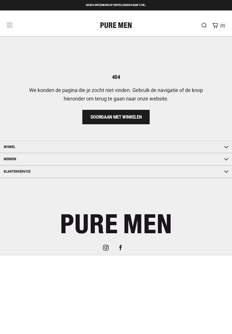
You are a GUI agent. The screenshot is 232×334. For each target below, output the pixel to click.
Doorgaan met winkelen (116, 117)
